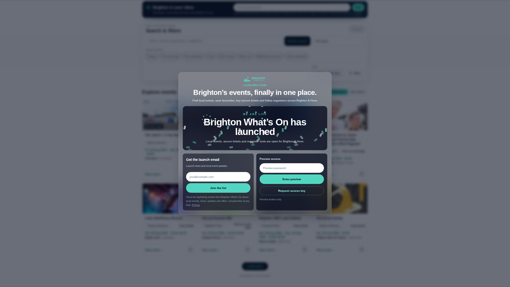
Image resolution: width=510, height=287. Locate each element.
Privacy (196, 205)
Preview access (270, 158)
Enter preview (291, 179)
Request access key (291, 190)
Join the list (218, 188)
